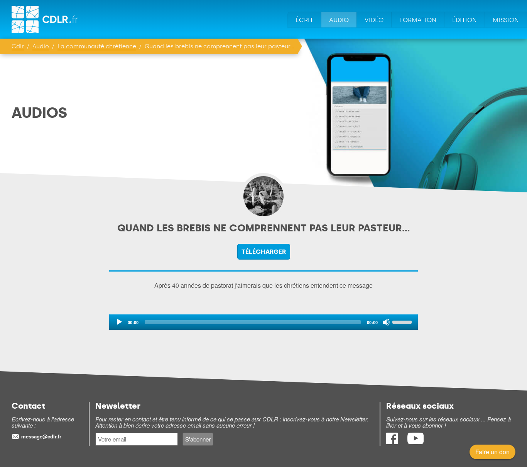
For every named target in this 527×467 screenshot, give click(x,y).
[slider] (403, 321)
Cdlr (18, 46)
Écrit (304, 20)
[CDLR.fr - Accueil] (45, 19)
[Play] (119, 322)
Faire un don (492, 451)
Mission (506, 20)
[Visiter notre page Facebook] (392, 441)
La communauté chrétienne (96, 46)
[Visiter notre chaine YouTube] (415, 441)
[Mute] (386, 322)
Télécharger (264, 251)
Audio (339, 20)
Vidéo (374, 20)
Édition (464, 20)
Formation (417, 20)
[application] (263, 322)
